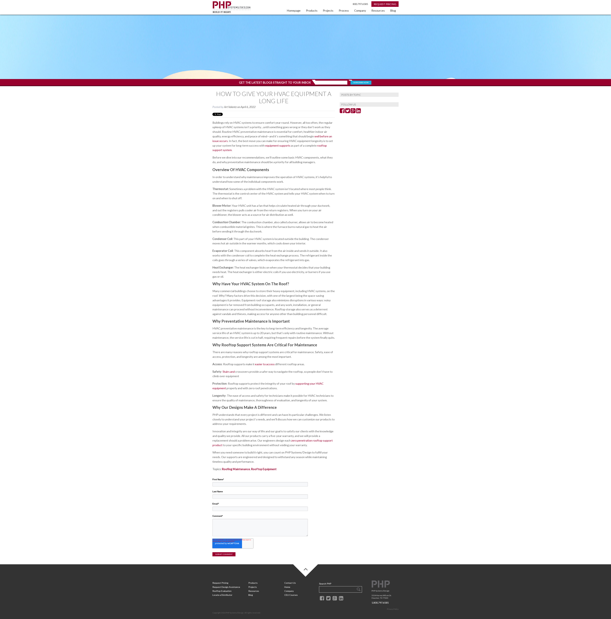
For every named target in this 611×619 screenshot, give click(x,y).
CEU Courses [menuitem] (291, 595)
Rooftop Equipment (264, 469)
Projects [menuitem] (328, 10)
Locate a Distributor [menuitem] (222, 595)
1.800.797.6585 (380, 602)
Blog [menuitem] (393, 10)
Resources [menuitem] (378, 10)
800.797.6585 (360, 3)
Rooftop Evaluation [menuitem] (222, 591)
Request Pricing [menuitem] (220, 582)
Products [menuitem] (311, 10)
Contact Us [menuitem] (290, 582)
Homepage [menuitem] (294, 10)
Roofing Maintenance (236, 469)
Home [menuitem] (287, 587)
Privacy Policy (393, 609)
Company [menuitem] (360, 10)
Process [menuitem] (344, 10)
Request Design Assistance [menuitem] (226, 587)
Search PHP (325, 583)
